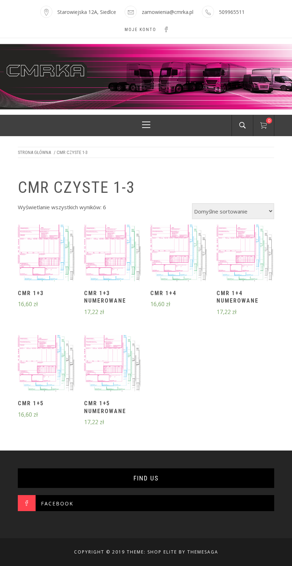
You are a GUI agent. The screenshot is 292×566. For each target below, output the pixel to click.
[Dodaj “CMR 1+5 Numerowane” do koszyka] (112, 364)
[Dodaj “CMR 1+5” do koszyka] (46, 364)
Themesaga (202, 552)
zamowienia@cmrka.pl (167, 12)
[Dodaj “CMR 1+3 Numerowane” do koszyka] (112, 253)
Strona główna (34, 152)
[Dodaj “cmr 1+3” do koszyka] (46, 253)
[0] (263, 126)
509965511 (232, 12)
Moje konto (140, 29)
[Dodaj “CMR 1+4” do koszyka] (178, 253)
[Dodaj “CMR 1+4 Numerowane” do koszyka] (245, 253)
